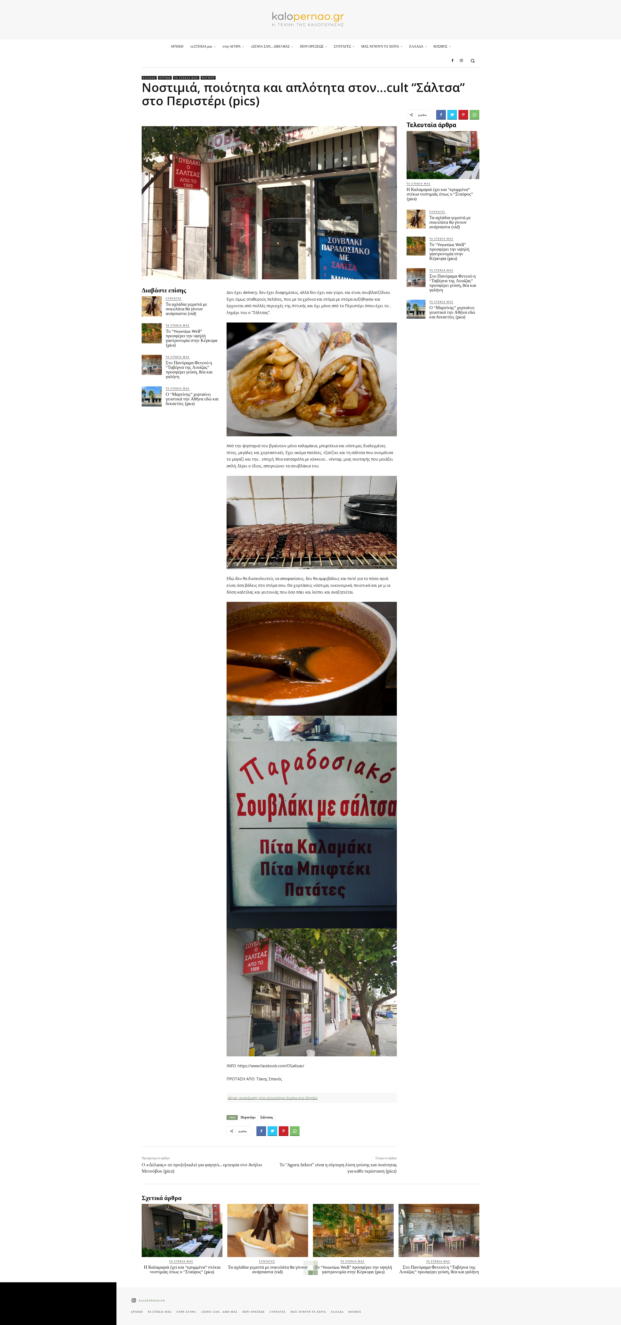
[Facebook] (452, 60)
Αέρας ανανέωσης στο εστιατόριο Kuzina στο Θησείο (273, 1097)
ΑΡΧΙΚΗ (137, 1311)
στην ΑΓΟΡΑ (186, 1311)
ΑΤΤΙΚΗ (165, 77)
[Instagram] (461, 60)
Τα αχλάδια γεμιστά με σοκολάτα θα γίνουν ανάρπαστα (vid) (186, 309)
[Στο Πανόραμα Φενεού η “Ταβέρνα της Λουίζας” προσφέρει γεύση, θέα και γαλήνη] (152, 365)
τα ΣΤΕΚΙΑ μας (186, 77)
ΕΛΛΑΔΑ (149, 77)
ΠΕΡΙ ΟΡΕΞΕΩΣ (254, 1311)
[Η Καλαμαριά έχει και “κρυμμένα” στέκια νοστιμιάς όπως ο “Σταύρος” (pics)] (443, 155)
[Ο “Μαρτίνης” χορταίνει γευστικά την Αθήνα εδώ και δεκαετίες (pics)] (152, 396)
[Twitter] (452, 115)
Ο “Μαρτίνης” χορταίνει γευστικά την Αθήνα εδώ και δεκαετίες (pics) (192, 399)
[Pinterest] (463, 115)
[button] (472, 60)
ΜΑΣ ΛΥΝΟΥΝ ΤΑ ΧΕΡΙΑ (308, 1311)
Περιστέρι (248, 1117)
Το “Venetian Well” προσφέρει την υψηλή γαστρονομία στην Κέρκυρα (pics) (191, 338)
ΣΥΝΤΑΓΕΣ (174, 298)
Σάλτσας (266, 1117)
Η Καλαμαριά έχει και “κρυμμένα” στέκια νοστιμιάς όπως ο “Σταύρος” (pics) (440, 194)
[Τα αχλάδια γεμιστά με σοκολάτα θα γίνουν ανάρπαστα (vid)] (152, 306)
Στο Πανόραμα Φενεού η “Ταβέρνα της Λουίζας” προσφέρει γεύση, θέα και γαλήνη (189, 369)
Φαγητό (208, 77)
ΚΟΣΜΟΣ (355, 1311)
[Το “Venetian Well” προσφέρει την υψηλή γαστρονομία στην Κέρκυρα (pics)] (152, 333)
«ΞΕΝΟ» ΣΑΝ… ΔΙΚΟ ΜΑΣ (219, 1311)
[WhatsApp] (474, 115)
